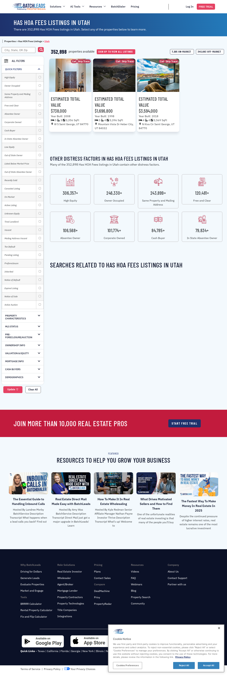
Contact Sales (102, 578)
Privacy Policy (52, 669)
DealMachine (102, 591)
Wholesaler (64, 578)
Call (74, 61)
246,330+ (114, 193)
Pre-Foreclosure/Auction (18, 336)
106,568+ (70, 230)
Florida (64, 651)
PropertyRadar (103, 603)
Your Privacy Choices (82, 669)
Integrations (64, 616)
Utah (47, 41)
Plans (97, 571)
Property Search (140, 597)
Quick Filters (13, 69)
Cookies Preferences (127, 665)
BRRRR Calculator (31, 603)
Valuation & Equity (17, 353)
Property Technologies (70, 603)
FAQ (133, 578)
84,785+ (158, 230)
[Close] (219, 628)
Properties (10, 41)
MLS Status (11, 326)
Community (138, 603)
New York (88, 651)
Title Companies (67, 610)
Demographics (14, 377)
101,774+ (114, 230)
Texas (41, 651)
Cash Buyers (12, 369)
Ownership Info (15, 345)
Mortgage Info (14, 361)
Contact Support (177, 578)
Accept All (208, 665)
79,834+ (202, 230)
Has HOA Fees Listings (30, 41)
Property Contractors (70, 597)
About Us (173, 571)
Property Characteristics (15, 317)
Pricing (135, 6)
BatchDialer (118, 6)
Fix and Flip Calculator (33, 616)
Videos (135, 571)
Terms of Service (30, 669)
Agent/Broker (65, 584)
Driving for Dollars (31, 571)
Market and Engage (31, 590)
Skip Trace (84, 61)
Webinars (136, 584)
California (52, 651)
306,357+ (70, 193)
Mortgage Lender (67, 590)
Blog (133, 590)
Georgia (75, 651)
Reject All (184, 665)
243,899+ (158, 193)
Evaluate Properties (32, 584)
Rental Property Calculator (36, 610)
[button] (41, 49)
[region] (166, 648)
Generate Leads (30, 578)
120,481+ (202, 193)
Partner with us (177, 584)
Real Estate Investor (69, 571)
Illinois (100, 651)
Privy (97, 597)
